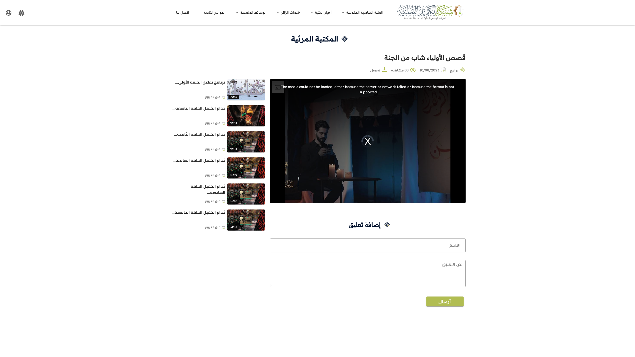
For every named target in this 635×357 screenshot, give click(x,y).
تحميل (375, 70)
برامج (454, 70)
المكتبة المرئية (314, 39)
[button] (361, 12)
